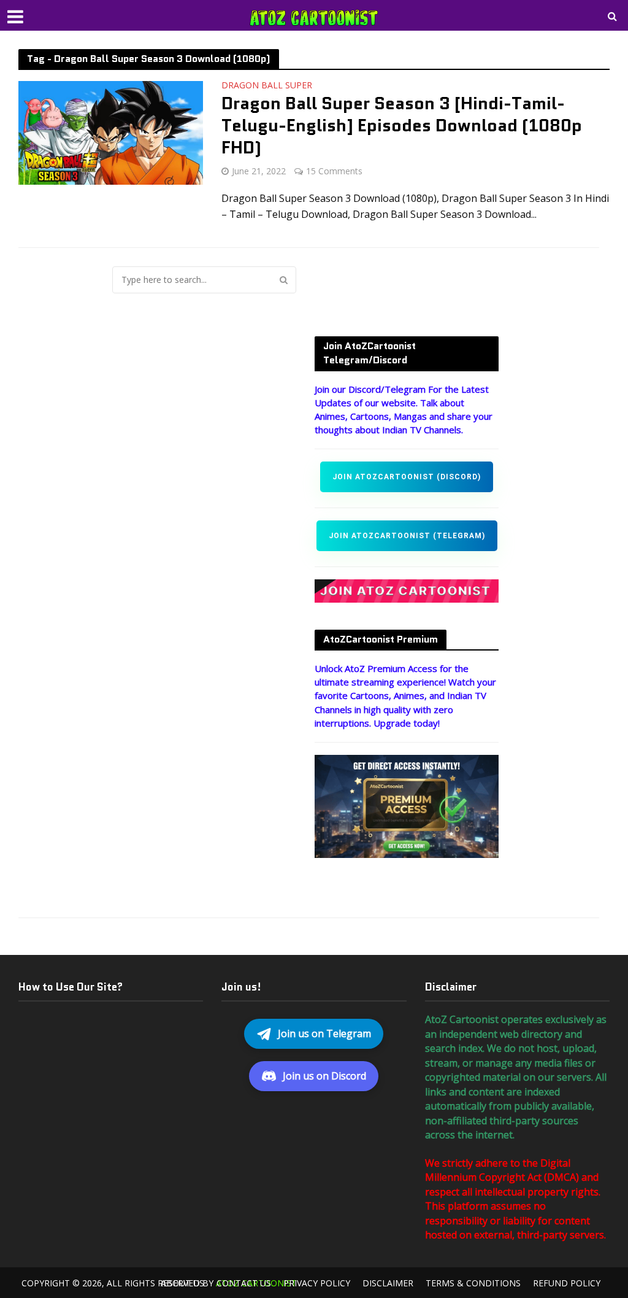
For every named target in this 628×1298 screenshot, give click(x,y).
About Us (182, 1283)
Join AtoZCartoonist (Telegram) (407, 535)
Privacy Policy (316, 1283)
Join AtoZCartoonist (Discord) (406, 477)
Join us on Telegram (324, 1033)
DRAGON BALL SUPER (266, 86)
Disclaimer (387, 1283)
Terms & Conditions (473, 1283)
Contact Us (243, 1283)
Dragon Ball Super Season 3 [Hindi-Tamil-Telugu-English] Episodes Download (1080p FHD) (401, 125)
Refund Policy (566, 1283)
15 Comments (334, 171)
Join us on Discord (324, 1076)
